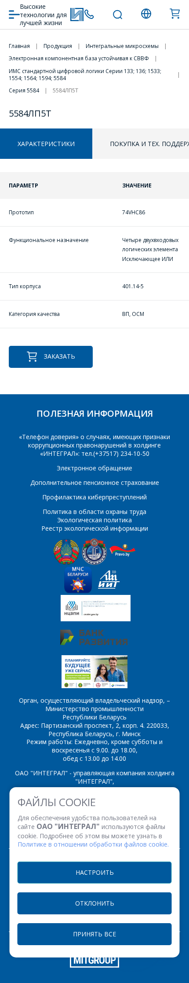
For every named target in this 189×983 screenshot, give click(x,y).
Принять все (94, 934)
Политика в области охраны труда (94, 511)
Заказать (59, 356)
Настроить (95, 872)
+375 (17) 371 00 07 (89, 14)
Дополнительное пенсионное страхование (94, 482)
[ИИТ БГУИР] (109, 591)
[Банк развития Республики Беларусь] (93, 642)
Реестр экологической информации (94, 528)
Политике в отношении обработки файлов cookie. (93, 844)
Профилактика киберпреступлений (94, 497)
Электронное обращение (94, 468)
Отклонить (94, 903)
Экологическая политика (94, 520)
